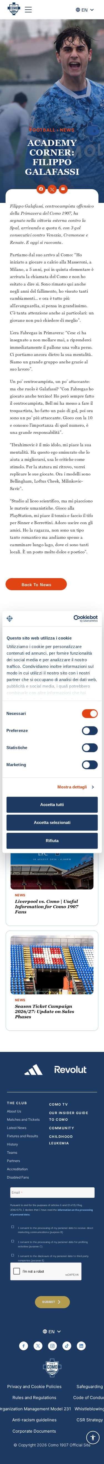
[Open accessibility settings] (93, 1437)
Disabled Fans (18, 1177)
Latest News (16, 1128)
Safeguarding (90, 1386)
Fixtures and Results (22, 1136)
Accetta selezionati (52, 822)
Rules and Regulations (34, 1397)
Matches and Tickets (23, 1119)
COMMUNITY (61, 1128)
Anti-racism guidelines (34, 1419)
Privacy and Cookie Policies (34, 1386)
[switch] (90, 730)
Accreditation (17, 1169)
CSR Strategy (90, 1419)
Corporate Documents (34, 1431)
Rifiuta (52, 840)
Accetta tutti (52, 804)
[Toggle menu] (28, 10)
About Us (14, 1111)
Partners (13, 1161)
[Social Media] (23, 1345)
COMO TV (58, 1104)
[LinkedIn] (81, 1345)
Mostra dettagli (72, 787)
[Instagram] (52, 1345)
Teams (12, 1152)
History (12, 1144)
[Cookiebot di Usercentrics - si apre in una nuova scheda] (74, 618)
